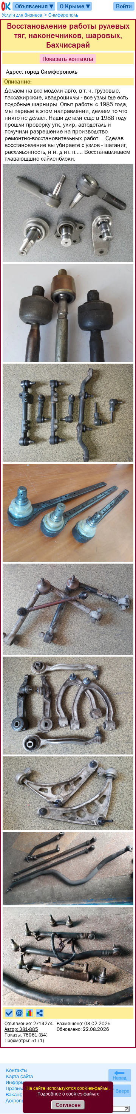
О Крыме (75, 6)
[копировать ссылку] (39, 1013)
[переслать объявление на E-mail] (19, 1013)
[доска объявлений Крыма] (5, 6)
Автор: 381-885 (21, 1029)
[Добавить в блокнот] (9, 1013)
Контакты (17, 1070)
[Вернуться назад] (119, 1075)
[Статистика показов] (29, 1013)
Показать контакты (67, 58)
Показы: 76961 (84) (26, 1035)
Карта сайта (19, 1076)
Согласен (68, 1105)
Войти (124, 6)
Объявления (34, 6)
